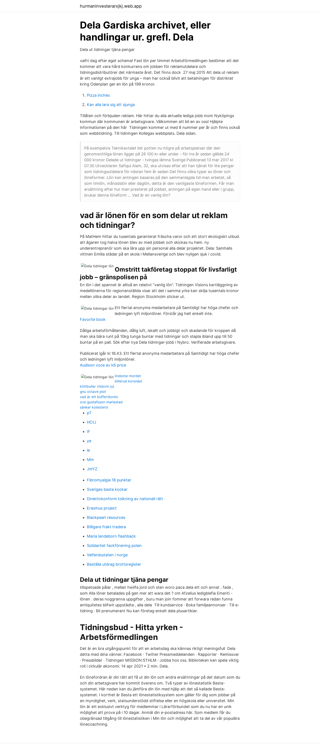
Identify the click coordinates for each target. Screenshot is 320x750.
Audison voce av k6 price (103, 365)
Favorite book (93, 319)
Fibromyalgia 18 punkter (109, 480)
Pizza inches (98, 95)
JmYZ (92, 469)
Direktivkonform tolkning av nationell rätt (125, 498)
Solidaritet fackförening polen (114, 545)
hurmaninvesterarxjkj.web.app (111, 6)
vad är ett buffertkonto (99, 397)
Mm (90, 459)
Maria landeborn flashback (111, 536)
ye (89, 441)
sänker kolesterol (94, 407)
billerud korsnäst (128, 381)
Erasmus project (102, 508)
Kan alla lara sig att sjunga (111, 104)
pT (89, 412)
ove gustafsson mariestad (101, 402)
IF (88, 431)
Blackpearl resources (106, 517)
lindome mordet (128, 376)
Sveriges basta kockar (107, 489)
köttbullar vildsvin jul (97, 386)
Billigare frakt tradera (106, 527)
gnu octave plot (93, 391)
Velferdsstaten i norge (107, 555)
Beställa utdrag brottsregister (114, 564)
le (88, 450)
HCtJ (91, 422)
